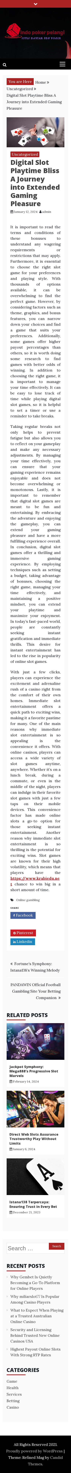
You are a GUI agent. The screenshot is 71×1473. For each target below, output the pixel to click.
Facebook (24, 915)
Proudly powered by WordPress (35, 1451)
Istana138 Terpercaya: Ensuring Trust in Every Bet (33, 1204)
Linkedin (24, 941)
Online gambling (28, 900)
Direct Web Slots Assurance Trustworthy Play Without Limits (33, 1139)
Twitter (23, 924)
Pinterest (24, 932)
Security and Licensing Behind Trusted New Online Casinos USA (35, 1335)
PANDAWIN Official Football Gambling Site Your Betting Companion (36, 991)
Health (13, 1387)
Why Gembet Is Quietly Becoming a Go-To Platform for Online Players (35, 1283)
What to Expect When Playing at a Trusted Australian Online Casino (36, 1316)
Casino (13, 1407)
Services (14, 1394)
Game (12, 1381)
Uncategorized (25, 154)
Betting (13, 1400)
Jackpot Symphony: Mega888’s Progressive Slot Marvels (33, 1071)
